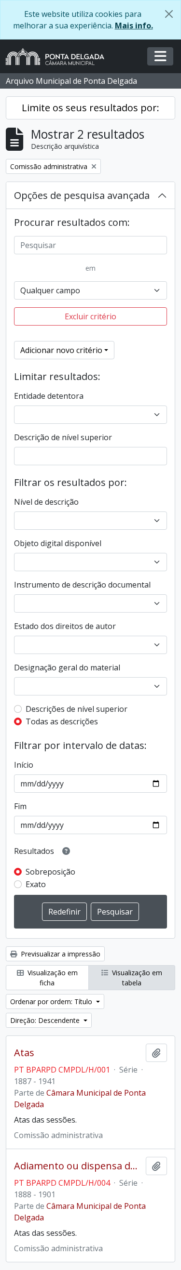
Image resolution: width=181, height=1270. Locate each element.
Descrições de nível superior (76, 709)
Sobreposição (50, 871)
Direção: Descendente (46, 1020)
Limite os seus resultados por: (90, 107)
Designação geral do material (67, 667)
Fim (20, 806)
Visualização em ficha (52, 977)
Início (23, 764)
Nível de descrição (46, 502)
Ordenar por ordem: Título (52, 1001)
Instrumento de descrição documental (82, 584)
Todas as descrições (62, 721)
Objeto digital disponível (57, 543)
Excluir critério (90, 316)
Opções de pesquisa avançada (82, 195)
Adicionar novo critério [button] (61, 350)
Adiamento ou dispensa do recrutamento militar (78, 1166)
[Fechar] (169, 13)
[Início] (59, 56)
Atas (24, 1053)
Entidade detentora (49, 396)
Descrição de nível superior (63, 437)
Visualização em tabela (136, 977)
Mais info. (134, 25)
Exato (36, 884)
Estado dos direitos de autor (65, 626)
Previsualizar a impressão (59, 953)
